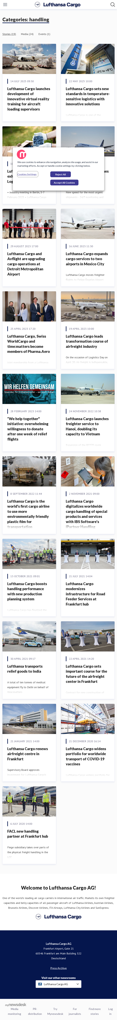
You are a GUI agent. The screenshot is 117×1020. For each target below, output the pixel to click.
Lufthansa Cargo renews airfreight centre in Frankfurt (27, 753)
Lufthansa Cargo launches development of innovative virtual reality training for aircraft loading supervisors (28, 98)
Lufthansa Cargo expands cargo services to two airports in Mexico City (87, 258)
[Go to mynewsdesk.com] (16, 1005)
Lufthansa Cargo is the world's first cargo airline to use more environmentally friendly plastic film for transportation (28, 514)
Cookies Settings (27, 174)
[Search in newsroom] (112, 4)
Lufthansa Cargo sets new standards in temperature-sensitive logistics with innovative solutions (88, 96)
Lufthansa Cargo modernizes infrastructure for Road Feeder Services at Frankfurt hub (85, 593)
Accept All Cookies (64, 182)
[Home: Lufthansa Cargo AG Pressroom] (57, 4)
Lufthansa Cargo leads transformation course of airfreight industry (87, 341)
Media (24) (27, 34)
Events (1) (44, 34)
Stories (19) (9, 34)
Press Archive (58, 968)
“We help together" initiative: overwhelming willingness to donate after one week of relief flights (27, 428)
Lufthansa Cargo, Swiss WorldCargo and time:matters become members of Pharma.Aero (28, 344)
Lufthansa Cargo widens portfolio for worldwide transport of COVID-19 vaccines (86, 756)
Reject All (60, 174)
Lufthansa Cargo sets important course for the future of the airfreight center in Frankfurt (86, 674)
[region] (58, 169)
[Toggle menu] (5, 4)
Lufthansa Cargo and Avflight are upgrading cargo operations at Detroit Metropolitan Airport (26, 263)
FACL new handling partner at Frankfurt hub (27, 834)
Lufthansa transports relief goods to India (25, 669)
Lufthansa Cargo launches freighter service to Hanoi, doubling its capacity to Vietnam (87, 426)
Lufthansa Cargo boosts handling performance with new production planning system (27, 591)
